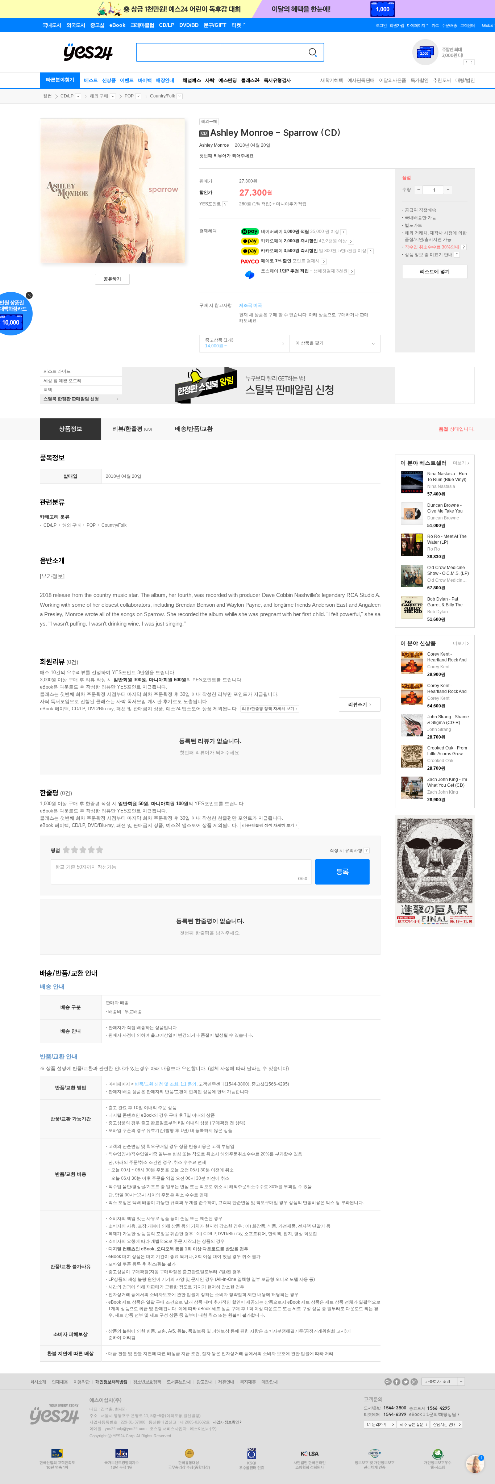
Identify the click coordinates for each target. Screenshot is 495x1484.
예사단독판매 (361, 80)
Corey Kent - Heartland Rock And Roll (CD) (447, 660)
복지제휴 (248, 1381)
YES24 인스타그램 (414, 1381)
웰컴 (47, 96)
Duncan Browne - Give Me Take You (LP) (445, 511)
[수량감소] (418, 189)
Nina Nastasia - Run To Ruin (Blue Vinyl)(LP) (447, 479)
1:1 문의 (188, 1084)
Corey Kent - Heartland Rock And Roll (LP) (447, 691)
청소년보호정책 (147, 1381)
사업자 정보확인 (226, 1422)
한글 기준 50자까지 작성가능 (85, 867)
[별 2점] (65, 850)
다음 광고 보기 (472, 62)
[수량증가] (448, 189)
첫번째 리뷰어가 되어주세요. (227, 155)
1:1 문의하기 (380, 1425)
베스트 (91, 80)
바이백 (145, 80)
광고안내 (204, 1381)
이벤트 (127, 80)
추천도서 (442, 80)
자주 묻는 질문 (413, 1425)
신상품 (109, 80)
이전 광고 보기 (466, 62)
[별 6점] (82, 850)
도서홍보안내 (179, 1381)
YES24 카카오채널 (388, 1381)
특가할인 (420, 80)
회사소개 (38, 1381)
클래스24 (250, 80)
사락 (209, 80)
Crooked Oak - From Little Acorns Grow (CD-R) (447, 753)
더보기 (458, 463)
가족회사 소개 (443, 1381)
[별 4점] (74, 850)
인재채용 (60, 1381)
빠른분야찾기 (60, 79)
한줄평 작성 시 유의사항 (366, 850)
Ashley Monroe (214, 145)
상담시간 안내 (446, 1425)
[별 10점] (99, 850)
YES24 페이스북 (396, 1381)
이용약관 (82, 1381)
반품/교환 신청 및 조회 (156, 1084)
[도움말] (225, 204)
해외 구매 (99, 96)
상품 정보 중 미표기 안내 (457, 255)
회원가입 (397, 25)
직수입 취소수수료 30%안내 (464, 247)
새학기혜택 (331, 80)
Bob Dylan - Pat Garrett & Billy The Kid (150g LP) (445, 605)
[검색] (313, 52)
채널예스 (192, 80)
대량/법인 (465, 80)
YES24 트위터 (405, 1381)
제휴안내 (226, 1381)
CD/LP (67, 96)
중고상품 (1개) (216, 343)
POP (129, 96)
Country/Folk (162, 96)
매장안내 (165, 80)
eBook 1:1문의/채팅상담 (432, 1414)
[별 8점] (90, 850)
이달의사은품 (392, 80)
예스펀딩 (228, 80)
